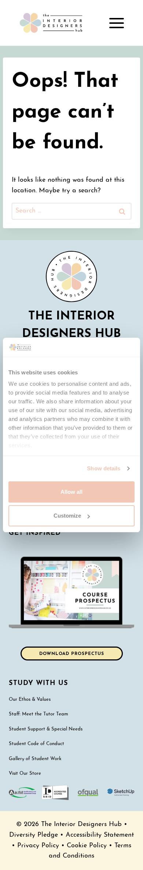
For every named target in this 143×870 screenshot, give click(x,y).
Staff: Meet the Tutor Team (38, 714)
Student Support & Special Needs (45, 729)
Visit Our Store (25, 773)
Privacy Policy (38, 845)
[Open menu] (116, 23)
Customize (67, 515)
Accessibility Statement (100, 835)
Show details (103, 468)
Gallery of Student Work (35, 758)
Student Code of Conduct (36, 743)
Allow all (71, 492)
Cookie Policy (87, 845)
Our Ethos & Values (30, 699)
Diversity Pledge (33, 835)
